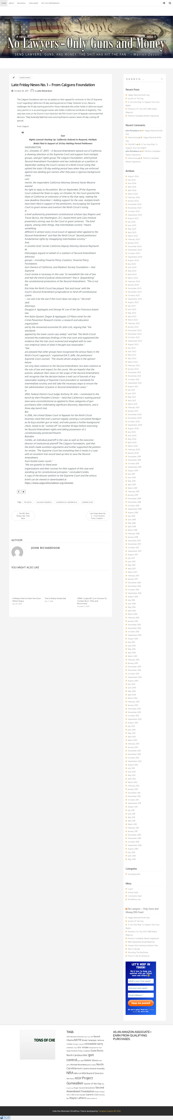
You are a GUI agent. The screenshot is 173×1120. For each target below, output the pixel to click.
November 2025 (135, 208)
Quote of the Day (92, 1083)
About (11, 3)
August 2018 (133, 512)
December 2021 (134, 372)
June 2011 (131, 814)
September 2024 (135, 257)
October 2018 (133, 505)
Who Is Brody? (134, 949)
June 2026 (132, 183)
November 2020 (135, 418)
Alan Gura (87, 1037)
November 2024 (135, 250)
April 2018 (132, 526)
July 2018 (131, 516)
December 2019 (134, 456)
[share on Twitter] (23, 491)
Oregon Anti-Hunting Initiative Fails (143, 945)
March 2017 (132, 572)
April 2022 (132, 358)
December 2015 (134, 624)
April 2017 (132, 568)
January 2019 (133, 495)
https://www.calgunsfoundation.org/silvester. (49, 482)
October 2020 (134, 421)
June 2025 (132, 225)
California (100, 1040)
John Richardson (44, 91)
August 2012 (133, 765)
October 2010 (133, 842)
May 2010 (132, 859)
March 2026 (133, 194)
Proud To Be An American (138, 956)
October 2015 (133, 631)
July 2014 (131, 684)
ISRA (100, 1060)
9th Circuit (28, 502)
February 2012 (133, 786)
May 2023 (132, 313)
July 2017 (131, 558)
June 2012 (132, 772)
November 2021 (134, 376)
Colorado (81, 1044)
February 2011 (133, 828)
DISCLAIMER (33, 3)
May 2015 (132, 649)
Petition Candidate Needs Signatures (143, 116)
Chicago (75, 1044)
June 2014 (132, 687)
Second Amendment (87, 1088)
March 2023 (133, 320)
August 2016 (133, 596)
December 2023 (134, 288)
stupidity (82, 1095)
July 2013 (131, 726)
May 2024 (132, 271)
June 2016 (132, 603)
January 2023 (133, 327)
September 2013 (134, 719)
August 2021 (133, 386)
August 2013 (133, 723)
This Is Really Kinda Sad (55, 598)
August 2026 (133, 176)
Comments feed (135, 896)
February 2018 (133, 533)
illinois (95, 1060)
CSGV (75, 1048)
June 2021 (132, 393)
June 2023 (132, 309)
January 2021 (133, 411)
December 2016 (134, 582)
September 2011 (134, 803)
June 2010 (132, 856)
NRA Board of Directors (92, 1073)
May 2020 (132, 439)
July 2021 (131, 390)
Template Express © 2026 (110, 1111)
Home (3, 3)
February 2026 (134, 197)
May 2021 (132, 397)
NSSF (78, 1078)
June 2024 (132, 267)
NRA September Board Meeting (141, 942)
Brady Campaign (89, 1040)
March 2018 (132, 530)
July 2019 (131, 474)
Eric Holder (83, 1047)
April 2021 (132, 400)
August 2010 (133, 849)
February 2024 (134, 281)
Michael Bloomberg (78, 1064)
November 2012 (134, 754)
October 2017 (133, 547)
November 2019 (134, 460)
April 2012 (132, 779)
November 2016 (134, 586)
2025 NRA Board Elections (75, 1037)
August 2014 (133, 681)
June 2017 (132, 561)
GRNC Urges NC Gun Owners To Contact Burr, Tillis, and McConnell (92, 601)
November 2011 (134, 796)
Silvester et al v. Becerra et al (66, 502)
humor (88, 1060)
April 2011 (131, 821)
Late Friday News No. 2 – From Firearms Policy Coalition (98, 515)
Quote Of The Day (136, 98)
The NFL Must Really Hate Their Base (23, 515)
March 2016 (132, 614)
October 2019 (133, 463)
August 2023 (133, 302)
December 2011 (134, 793)
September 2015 (134, 635)
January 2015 (133, 663)
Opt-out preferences (50, 3)
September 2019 (134, 467)
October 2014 (133, 673)
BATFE (78, 1039)
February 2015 (133, 660)
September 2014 (135, 677)
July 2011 (131, 810)
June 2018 (132, 519)
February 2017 (133, 575)
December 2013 (134, 709)
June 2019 (132, 477)
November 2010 (134, 838)
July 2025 (132, 222)
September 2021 (134, 383)
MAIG (68, 1065)
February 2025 (134, 239)
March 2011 (132, 824)
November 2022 (135, 334)
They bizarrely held (34, 117)
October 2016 (133, 589)
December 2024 (135, 246)
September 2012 (134, 761)
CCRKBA (69, 1044)
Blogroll (21, 3)
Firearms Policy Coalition (80, 1051)
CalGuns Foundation (43, 502)
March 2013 (132, 740)
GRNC (85, 1055)
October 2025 (134, 211)
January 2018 (133, 537)
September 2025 (135, 215)
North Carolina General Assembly (91, 1068)
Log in (130, 889)
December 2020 (135, 414)
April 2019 (132, 484)
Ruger (76, 1088)
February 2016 (133, 617)
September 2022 (135, 341)
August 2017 (133, 554)
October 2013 (133, 715)
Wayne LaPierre (77, 1097)
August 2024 (133, 260)
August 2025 (133, 218)
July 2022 (132, 348)
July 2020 (132, 432)
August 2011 (132, 807)
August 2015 (133, 638)
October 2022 (134, 337)
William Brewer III (92, 1098)
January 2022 (133, 369)
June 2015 (132, 646)
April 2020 (132, 442)
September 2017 (134, 551)
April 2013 (132, 736)
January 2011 (132, 831)
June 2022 (132, 351)
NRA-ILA (77, 1073)
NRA (69, 1073)
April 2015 (132, 652)
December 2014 (134, 666)
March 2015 (132, 656)
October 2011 (133, 800)
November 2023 (134, 292)
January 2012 (133, 789)
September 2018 (134, 509)
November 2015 (134, 628)
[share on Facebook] (18, 491)
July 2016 (131, 600)
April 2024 (132, 274)
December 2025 (134, 204)
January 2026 (133, 201)
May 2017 (132, 565)
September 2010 (135, 845)
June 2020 (132, 435)
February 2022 (134, 365)
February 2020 (134, 449)
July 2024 (132, 264)
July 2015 (131, 642)
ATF (92, 1037)
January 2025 (133, 243)
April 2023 (132, 316)
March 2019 (132, 488)
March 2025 (133, 236)
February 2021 (133, 407)
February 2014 (133, 701)
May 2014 (132, 691)
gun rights (81, 1060)
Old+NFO (132, 144)
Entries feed (133, 892)
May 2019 (132, 481)
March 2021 (132, 404)
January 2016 (133, 621)
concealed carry (93, 1043)
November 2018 (134, 502)
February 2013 (133, 744)
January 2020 (133, 453)
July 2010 (131, 852)
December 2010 (134, 835)
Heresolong (133, 137)
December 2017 (134, 540)
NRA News (70, 1079)
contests (69, 1048)
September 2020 (135, 425)
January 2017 (133, 579)
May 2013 (131, 733)
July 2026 (132, 180)
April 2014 (132, 695)
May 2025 (132, 229)
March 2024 (133, 278)
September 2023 (135, 299)
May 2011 (131, 817)
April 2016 (132, 610)
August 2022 (133, 344)
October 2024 (134, 253)
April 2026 (132, 190)
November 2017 (134, 544)
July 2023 (131, 306)
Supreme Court (87, 502)
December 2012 (134, 750)
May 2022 (132, 355)
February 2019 (133, 491)
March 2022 (133, 362)
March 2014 (132, 698)
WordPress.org (134, 899)
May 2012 (132, 775)
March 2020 (133, 446)
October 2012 (133, 758)
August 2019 (133, 470)
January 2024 (133, 285)
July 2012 (131, 768)
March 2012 (132, 782)
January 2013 (133, 747)
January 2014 (133, 705)
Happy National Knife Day (139, 95)
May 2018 (132, 523)
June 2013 (132, 730)
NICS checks (92, 1065)
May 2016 (132, 607)
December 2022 (134, 330)
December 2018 (134, 498)
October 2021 (133, 379)
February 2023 (134, 323)
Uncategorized (24, 78)
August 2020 (133, 428)
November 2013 (134, 712)
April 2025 (132, 232)
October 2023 (134, 295)
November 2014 (134, 670)
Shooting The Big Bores (138, 952)
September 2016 (134, 593)
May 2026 (132, 187)
